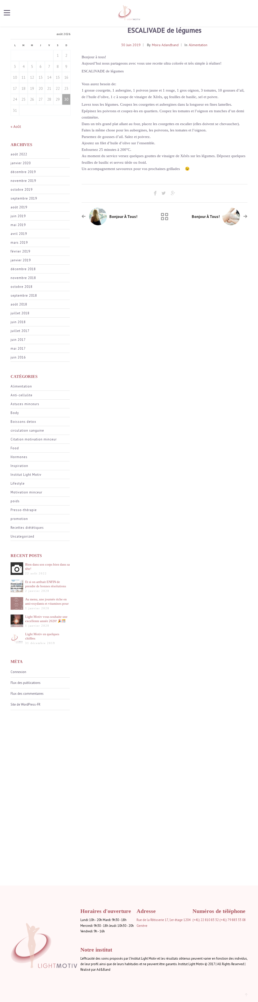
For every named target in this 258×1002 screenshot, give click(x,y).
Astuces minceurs (25, 404)
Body (15, 413)
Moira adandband (165, 45)
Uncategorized (22, 536)
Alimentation (21, 386)
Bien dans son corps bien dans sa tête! (47, 567)
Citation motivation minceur (34, 439)
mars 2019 (19, 242)
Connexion (18, 672)
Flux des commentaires (27, 693)
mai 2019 (18, 225)
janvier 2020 (21, 163)
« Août (16, 126)
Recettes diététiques (27, 527)
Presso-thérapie (24, 510)
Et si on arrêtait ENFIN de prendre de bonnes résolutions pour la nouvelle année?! (45, 584)
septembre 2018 (24, 295)
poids (15, 501)
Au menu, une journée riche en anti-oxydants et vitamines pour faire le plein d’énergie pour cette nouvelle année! (47, 601)
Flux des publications (26, 683)
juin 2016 (18, 357)
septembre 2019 (24, 198)
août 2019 (19, 207)
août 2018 (19, 304)
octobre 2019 (22, 189)
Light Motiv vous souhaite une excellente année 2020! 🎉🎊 (46, 619)
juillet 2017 (20, 331)
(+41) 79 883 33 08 (232, 920)
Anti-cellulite (22, 395)
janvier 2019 (21, 260)
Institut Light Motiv (26, 474)
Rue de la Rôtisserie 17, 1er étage (160, 920)
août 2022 (19, 154)
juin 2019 (18, 216)
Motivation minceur (26, 492)
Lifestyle (18, 483)
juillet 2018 (20, 313)
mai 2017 (18, 348)
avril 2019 (19, 234)
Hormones (19, 457)
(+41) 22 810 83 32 (205, 920)
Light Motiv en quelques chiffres (42, 636)
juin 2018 (18, 322)
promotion (19, 519)
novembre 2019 (23, 181)
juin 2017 (18, 340)
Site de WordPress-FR (25, 704)
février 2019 (20, 251)
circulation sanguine (27, 430)
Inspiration (19, 466)
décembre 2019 (23, 172)
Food (15, 448)
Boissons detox (23, 422)
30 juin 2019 (131, 45)
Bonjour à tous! (123, 216)
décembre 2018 (23, 269)
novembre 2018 (23, 278)
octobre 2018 (22, 287)
